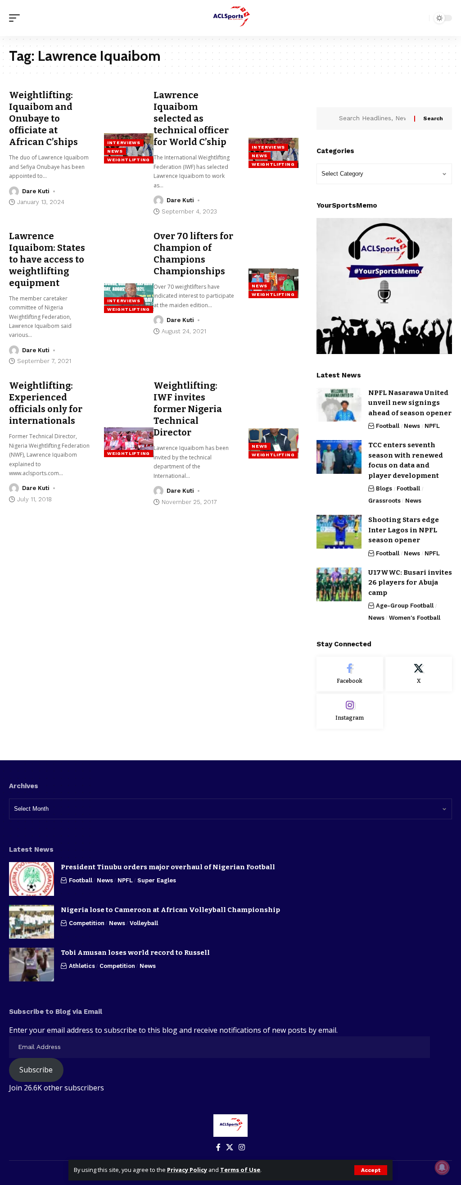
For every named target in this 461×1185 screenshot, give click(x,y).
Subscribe (36, 1070)
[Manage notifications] (442, 1167)
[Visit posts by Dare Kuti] (14, 191)
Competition (86, 923)
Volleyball (144, 923)
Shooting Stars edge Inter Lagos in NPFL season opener (403, 530)
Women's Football (414, 617)
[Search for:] (373, 118)
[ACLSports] (230, 18)
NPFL (432, 425)
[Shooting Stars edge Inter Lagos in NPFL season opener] (339, 532)
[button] (370, 1170)
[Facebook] (349, 674)
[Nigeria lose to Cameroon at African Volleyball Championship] (31, 922)
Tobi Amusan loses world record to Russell (135, 953)
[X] (418, 674)
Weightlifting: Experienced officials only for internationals (45, 403)
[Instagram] (349, 711)
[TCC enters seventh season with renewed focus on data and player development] (339, 457)
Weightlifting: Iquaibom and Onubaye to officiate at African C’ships (43, 118)
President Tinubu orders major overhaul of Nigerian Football (168, 867)
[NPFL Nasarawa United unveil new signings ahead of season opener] (339, 405)
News (115, 151)
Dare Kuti (36, 191)
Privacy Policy (187, 1170)
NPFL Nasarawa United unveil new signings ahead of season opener (410, 403)
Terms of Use (240, 1170)
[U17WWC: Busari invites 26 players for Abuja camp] (339, 584)
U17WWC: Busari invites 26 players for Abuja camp (410, 582)
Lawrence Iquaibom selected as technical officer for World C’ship (191, 118)
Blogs (384, 488)
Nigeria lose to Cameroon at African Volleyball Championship (170, 910)
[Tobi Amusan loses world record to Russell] (31, 964)
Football (387, 425)
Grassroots (384, 500)
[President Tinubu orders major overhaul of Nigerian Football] (31, 879)
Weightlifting (128, 159)
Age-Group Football (405, 605)
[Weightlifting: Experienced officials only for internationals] (129, 442)
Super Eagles (156, 880)
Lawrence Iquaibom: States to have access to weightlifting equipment (47, 259)
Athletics (82, 966)
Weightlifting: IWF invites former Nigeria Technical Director (188, 409)
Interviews (123, 142)
